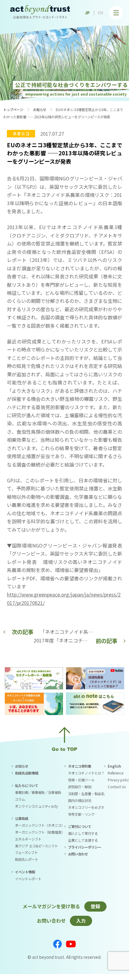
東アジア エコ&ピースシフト (36, 845)
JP (87, 13)
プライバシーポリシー (84, 847)
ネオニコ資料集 (79, 766)
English (114, 766)
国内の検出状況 (79, 800)
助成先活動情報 (26, 773)
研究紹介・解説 (79, 786)
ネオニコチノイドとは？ (86, 773)
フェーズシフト (26, 852)
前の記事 (106, 641)
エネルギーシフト (28, 839)
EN (100, 13)
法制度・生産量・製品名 (86, 793)
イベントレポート (28, 878)
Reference (115, 773)
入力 (81, 920)
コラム (20, 799)
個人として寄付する (83, 833)
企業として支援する (83, 840)
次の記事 (22, 632)
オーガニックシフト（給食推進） (39, 832)
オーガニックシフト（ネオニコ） (39, 825)
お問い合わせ (78, 854)
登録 (95, 906)
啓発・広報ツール (81, 779)
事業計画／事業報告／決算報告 (38, 792)
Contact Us (117, 786)
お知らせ (39, 109)
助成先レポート (26, 859)
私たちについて (26, 785)
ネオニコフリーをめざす (86, 807)
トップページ (13, 109)
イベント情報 (25, 871)
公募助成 (21, 818)
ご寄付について (79, 826)
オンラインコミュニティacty (36, 806)
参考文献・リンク (81, 814)
